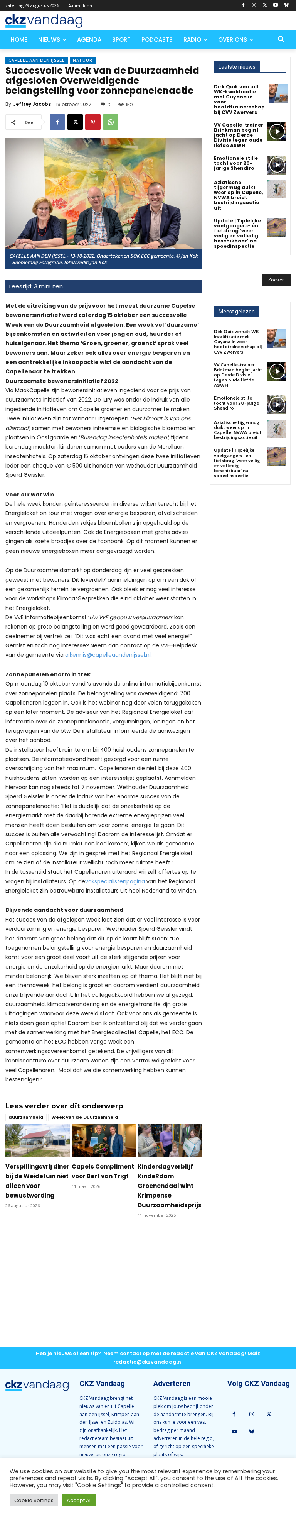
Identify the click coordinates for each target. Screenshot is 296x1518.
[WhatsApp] (110, 122)
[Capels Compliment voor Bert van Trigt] (104, 1140)
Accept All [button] (79, 1500)
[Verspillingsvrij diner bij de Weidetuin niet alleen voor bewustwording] (37, 1140)
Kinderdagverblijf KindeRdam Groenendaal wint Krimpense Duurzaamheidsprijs (170, 1185)
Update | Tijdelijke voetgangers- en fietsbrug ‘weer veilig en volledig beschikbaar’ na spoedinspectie (237, 233)
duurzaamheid (26, 1117)
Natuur (82, 60)
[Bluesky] (286, 5)
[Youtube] (275, 5)
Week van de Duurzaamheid (84, 1117)
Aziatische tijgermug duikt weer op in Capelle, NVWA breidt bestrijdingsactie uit (238, 195)
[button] (281, 39)
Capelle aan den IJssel (36, 60)
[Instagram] (254, 5)
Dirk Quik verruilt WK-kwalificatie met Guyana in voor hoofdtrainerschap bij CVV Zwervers (239, 99)
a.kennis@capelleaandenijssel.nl (108, 655)
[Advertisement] (103, 1289)
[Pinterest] (93, 122)
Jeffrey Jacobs (32, 104)
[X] (265, 5)
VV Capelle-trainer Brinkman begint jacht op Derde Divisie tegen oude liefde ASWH (238, 135)
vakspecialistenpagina (115, 881)
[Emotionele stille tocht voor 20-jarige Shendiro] (276, 165)
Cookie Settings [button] (34, 1500)
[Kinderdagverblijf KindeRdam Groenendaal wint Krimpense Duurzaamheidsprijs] (170, 1140)
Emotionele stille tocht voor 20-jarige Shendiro (236, 163)
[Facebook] (243, 5)
